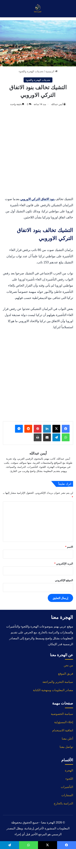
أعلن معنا (67, 738)
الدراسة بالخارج (63, 803)
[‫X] (56, 429)
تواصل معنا (66, 746)
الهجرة (69, 770)
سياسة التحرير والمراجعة (57, 681)
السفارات (67, 795)
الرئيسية (50, 71)
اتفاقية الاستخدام (62, 730)
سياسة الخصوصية (62, 713)
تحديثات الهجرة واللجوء (31, 71)
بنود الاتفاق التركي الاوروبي (37, 199)
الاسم (69, 546)
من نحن (68, 665)
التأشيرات (67, 787)
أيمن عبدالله (57, 104)
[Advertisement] (38, 152)
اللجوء (69, 778)
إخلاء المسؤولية (63, 722)
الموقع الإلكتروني (64, 580)
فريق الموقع (65, 673)
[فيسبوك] (66, 429)
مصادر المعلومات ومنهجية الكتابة (53, 690)
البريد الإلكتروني (63, 563)
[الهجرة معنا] (38, 9)
